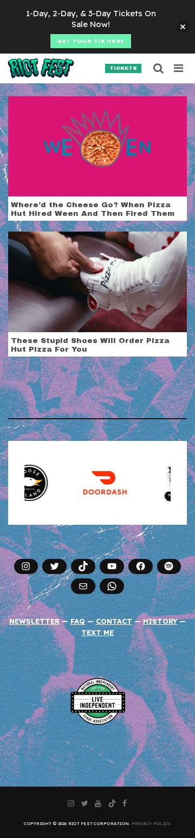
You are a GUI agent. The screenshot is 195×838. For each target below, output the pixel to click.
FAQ (77, 621)
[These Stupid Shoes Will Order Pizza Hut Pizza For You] (97, 280)
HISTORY (160, 621)
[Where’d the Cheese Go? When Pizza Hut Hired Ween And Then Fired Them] (97, 145)
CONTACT (114, 621)
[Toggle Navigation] (179, 68)
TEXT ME (97, 632)
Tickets (123, 68)
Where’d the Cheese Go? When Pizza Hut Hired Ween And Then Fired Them (92, 209)
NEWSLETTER (34, 621)
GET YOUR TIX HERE (91, 41)
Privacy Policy (151, 823)
